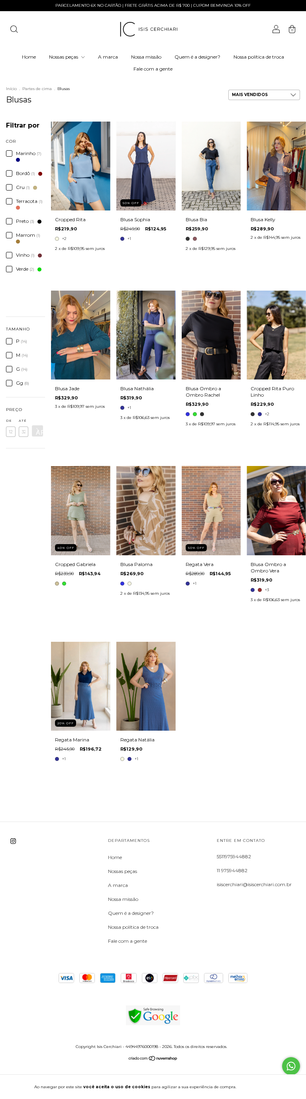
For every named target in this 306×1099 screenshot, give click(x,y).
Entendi (257, 1087)
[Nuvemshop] (153, 1059)
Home (29, 57)
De (9, 421)
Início (11, 88)
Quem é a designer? (197, 57)
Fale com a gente (153, 69)
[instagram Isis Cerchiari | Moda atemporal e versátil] (13, 841)
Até (23, 421)
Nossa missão (146, 57)
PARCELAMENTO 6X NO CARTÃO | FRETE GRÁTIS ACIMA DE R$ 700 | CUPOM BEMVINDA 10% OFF (153, 5)
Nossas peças (64, 57)
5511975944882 (234, 856)
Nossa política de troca (258, 57)
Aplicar (39, 432)
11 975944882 (232, 870)
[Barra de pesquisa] (14, 30)
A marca (108, 57)
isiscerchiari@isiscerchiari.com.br (254, 884)
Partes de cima (37, 88)
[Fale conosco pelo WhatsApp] (291, 1066)
